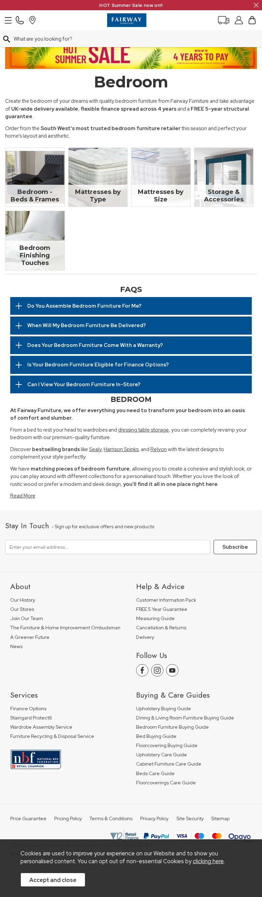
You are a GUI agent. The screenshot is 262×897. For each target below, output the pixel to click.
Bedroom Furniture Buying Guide (172, 727)
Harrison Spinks (121, 449)
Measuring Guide (155, 618)
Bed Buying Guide (156, 736)
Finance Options (28, 709)
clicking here (208, 861)
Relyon (158, 449)
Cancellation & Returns (161, 628)
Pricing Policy (68, 819)
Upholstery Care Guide (161, 755)
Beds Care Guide (155, 773)
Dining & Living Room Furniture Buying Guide (185, 718)
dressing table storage (143, 429)
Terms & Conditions (110, 819)
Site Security (190, 819)
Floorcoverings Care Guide (166, 783)
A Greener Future (29, 637)
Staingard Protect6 (31, 718)
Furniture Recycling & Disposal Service (52, 736)
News (16, 646)
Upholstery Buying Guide (163, 709)
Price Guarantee (28, 819)
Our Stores (22, 609)
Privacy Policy (154, 819)
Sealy (95, 449)
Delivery (145, 637)
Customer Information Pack (166, 600)
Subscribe (235, 547)
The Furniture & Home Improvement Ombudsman (65, 628)
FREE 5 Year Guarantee (161, 609)
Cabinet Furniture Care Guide (168, 764)
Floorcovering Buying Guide (167, 745)
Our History (22, 600)
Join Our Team (26, 618)
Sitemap (220, 819)
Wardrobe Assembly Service (41, 727)
